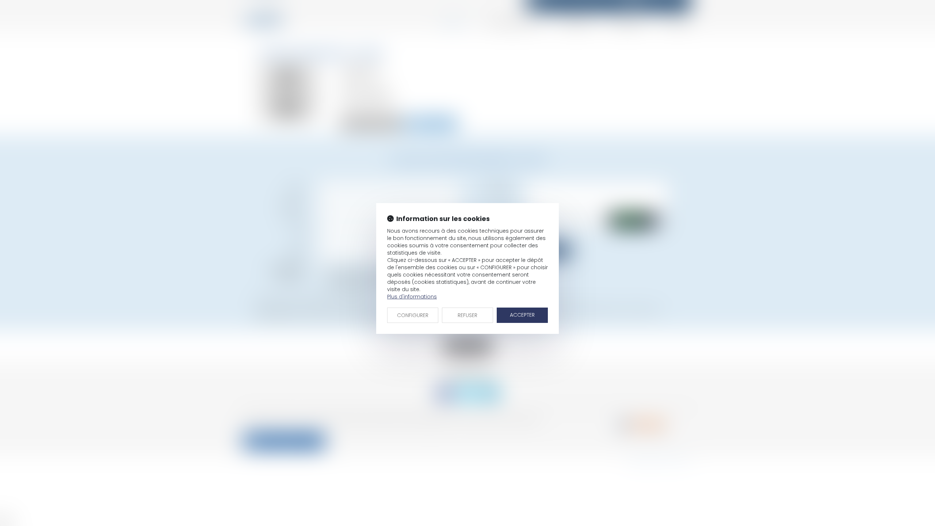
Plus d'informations (412, 296)
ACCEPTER (522, 315)
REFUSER (467, 315)
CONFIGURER (412, 315)
